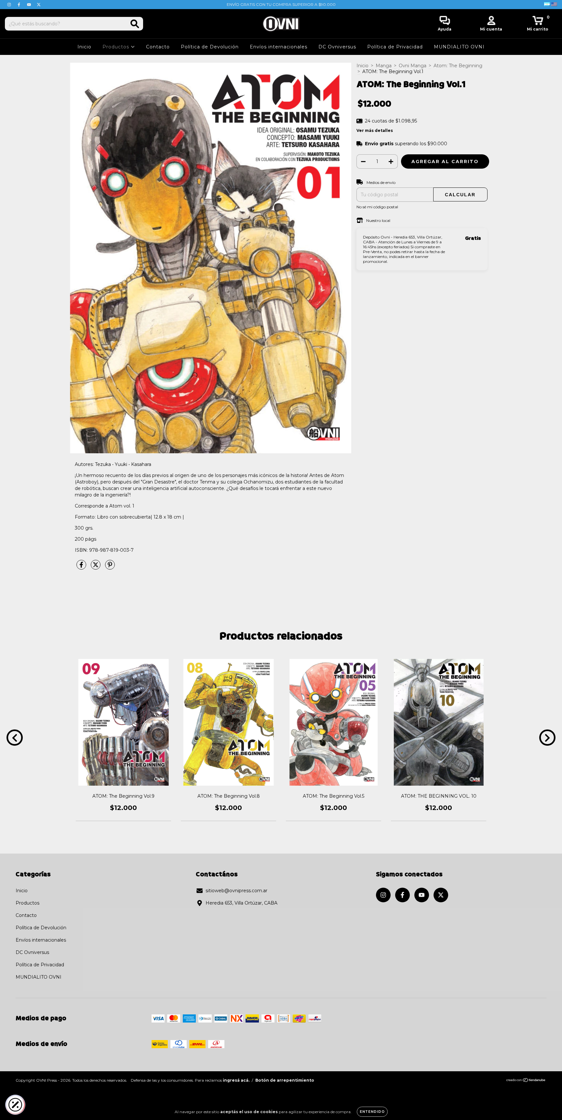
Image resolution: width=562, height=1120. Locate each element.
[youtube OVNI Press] (29, 4)
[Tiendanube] (526, 1080)
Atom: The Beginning (458, 66)
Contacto (158, 47)
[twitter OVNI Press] (38, 4)
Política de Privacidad (395, 47)
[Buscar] (134, 24)
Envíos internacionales (278, 47)
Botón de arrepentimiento (284, 1080)
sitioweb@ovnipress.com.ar (236, 891)
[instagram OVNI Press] (10, 4)
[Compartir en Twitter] (96, 567)
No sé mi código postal (377, 206)
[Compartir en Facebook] (81, 567)
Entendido (372, 1112)
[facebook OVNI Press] (19, 4)
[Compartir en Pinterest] (110, 567)
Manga (384, 66)
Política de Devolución (210, 47)
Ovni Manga (412, 66)
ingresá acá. (236, 1080)
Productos (116, 47)
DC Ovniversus (337, 47)
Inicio (84, 47)
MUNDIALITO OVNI (459, 47)
